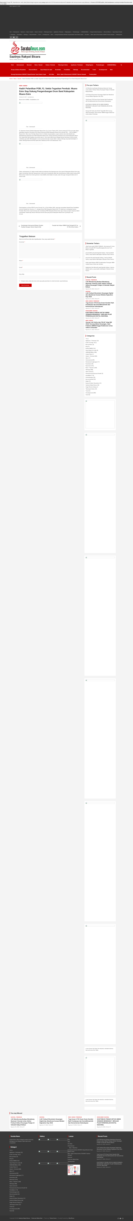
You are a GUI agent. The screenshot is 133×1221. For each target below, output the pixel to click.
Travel (39, 34)
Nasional (23, 32)
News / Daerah (29, 32)
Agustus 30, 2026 (90, 289)
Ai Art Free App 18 (90, 342)
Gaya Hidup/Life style (117, 32)
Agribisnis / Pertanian (58, 32)
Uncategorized (45, 34)
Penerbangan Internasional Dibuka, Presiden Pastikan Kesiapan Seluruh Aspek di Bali (32, 226)
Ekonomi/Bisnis (107, 32)
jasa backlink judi (90, 253)
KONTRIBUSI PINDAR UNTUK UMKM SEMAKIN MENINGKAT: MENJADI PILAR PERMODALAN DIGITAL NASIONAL (99, 106)
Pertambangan (76, 32)
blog (87, 346)
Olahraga (26, 34)
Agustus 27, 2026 (90, 298)
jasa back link (89, 257)
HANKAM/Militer (84, 32)
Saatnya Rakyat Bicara (25, 56)
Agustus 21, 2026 (90, 329)
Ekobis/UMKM (89, 310)
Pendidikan (19, 34)
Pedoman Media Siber (73, 1159)
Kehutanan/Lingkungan (91, 362)
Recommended (32, 34)
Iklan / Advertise (73, 1147)
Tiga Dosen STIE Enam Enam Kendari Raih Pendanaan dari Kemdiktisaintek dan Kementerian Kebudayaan (100, 304)
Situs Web (21, 274)
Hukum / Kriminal (38, 32)
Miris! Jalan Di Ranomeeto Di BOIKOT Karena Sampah (102, 34)
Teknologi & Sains (48, 32)
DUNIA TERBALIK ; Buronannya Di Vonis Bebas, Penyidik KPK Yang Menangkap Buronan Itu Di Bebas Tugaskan (100, 248)
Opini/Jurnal (89, 371)
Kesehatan (13, 34)
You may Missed (16, 1113)
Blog (69, 1139)
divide (87, 262)
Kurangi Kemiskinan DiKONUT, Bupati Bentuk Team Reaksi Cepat (69, 34)
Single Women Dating (91, 387)
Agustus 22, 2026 (90, 318)
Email (21, 267)
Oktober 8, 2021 (23, 97)
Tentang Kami (119, 34)
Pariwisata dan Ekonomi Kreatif (93, 373)
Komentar (22, 242)
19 (86, 338)
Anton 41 (97, 289)
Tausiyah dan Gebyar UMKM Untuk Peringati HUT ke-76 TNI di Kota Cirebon (65, 226)
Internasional (16, 32)
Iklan (52, 34)
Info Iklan (87, 34)
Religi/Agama (68, 32)
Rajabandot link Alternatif (92, 267)
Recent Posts (91, 277)
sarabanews (31, 97)
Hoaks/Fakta (89, 354)
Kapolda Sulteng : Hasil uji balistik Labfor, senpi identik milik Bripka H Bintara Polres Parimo (100, 269)
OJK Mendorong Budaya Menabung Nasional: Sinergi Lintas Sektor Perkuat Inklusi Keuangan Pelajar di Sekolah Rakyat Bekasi (100, 89)
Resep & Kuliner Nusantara (96, 32)
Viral (10, 32)
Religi (87, 381)
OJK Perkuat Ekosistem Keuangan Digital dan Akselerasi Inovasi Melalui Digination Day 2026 (99, 295)
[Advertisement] (66, 19)
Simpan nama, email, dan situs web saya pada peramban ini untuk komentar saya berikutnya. (44, 281)
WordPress (71, 1218)
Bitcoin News (89, 344)
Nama (21, 260)
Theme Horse (53, 1218)
